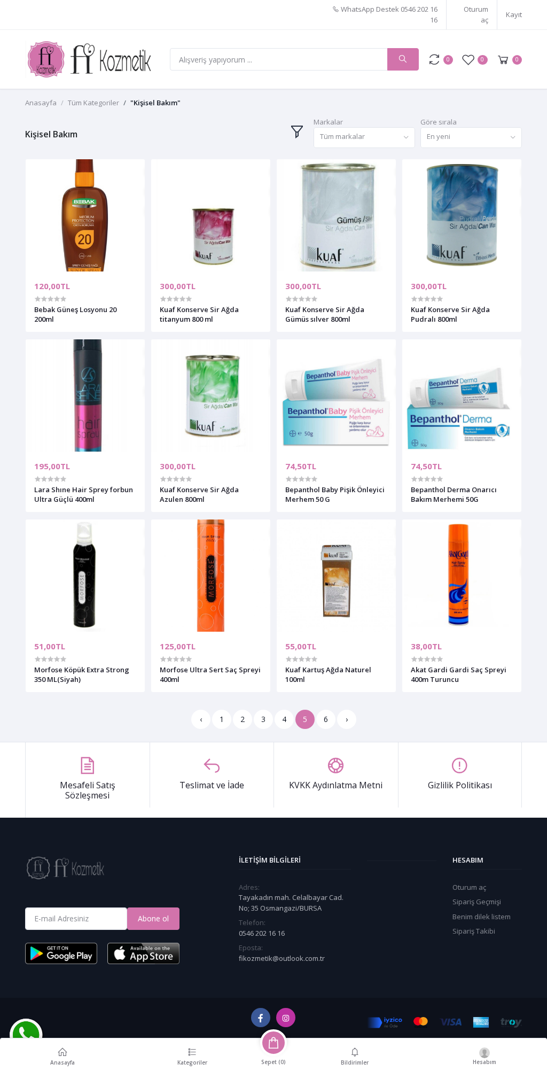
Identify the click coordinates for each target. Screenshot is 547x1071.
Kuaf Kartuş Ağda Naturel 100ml (328, 674)
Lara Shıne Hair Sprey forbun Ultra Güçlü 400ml (83, 494)
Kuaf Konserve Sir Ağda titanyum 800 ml (199, 314)
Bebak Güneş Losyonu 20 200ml (75, 314)
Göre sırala (438, 122)
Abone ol (153, 918)
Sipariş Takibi (473, 931)
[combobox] (364, 137)
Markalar (328, 122)
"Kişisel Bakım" (155, 102)
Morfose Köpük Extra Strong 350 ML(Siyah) (81, 674)
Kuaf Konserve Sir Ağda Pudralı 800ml (450, 314)
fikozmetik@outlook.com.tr (282, 958)
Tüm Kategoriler (93, 102)
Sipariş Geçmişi (476, 901)
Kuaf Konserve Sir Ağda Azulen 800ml (199, 494)
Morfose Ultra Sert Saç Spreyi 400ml (210, 674)
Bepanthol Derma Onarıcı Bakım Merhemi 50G (454, 494)
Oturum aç (476, 14)
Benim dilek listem (481, 916)
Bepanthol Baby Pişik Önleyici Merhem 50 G (335, 494)
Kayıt (514, 14)
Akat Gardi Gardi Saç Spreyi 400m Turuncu (458, 674)
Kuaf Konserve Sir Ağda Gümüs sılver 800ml (324, 314)
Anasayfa (41, 102)
